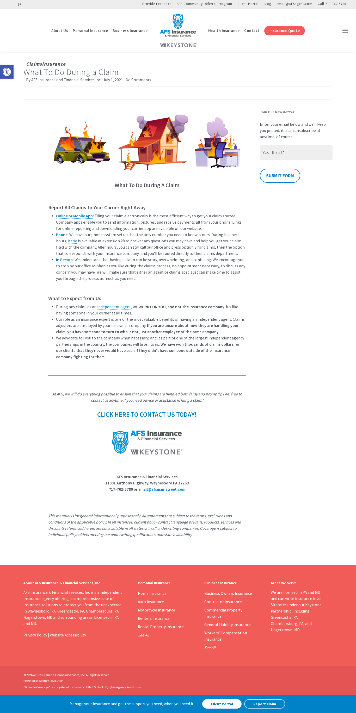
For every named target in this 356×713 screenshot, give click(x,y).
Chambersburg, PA (287, 623)
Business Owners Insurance (228, 593)
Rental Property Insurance (161, 626)
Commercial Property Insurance (223, 613)
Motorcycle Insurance (156, 610)
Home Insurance (152, 593)
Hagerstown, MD (285, 629)
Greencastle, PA (284, 617)
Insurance (54, 64)
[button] (7, 72)
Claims (34, 64)
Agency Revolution (51, 681)
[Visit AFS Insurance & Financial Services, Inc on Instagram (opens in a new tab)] (20, 4)
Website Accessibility (68, 635)
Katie (72, 240)
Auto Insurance (151, 601)
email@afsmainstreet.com (161, 489)
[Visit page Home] (178, 30)
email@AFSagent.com (294, 4)
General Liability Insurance (227, 624)
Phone (61, 234)
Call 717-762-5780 (332, 4)
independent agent (114, 306)
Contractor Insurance (223, 601)
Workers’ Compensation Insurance (225, 636)
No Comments (138, 79)
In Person (64, 259)
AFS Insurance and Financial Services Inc (66, 79)
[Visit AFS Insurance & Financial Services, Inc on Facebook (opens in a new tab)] (11, 4)
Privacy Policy (35, 635)
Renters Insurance (154, 618)
